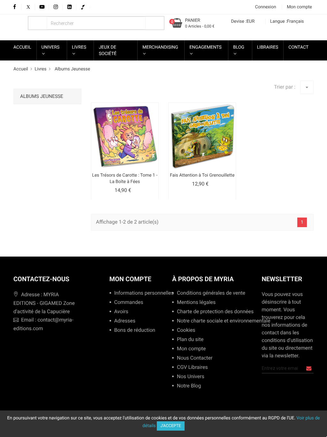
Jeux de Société (107, 50)
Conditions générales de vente (209, 293)
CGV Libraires (192, 367)
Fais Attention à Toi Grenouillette (202, 175)
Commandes (128, 302)
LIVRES (79, 47)
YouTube (42, 7)
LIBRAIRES (267, 47)
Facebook (14, 7)
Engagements (205, 47)
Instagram (56, 7)
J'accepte (170, 426)
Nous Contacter (194, 358)
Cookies (186, 330)
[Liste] (107, 92)
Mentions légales (196, 302)
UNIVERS (51, 47)
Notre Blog (189, 386)
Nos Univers (190, 376)
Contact (298, 47)
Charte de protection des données (213, 311)
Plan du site (190, 339)
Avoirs (121, 311)
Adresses (124, 321)
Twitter (28, 7)
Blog (238, 47)
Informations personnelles (141, 293)
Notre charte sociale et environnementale (221, 321)
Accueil (22, 47)
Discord (88, 7)
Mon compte (130, 279)
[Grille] (95, 92)
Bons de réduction (135, 330)
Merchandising (160, 47)
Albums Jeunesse (41, 96)
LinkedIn (69, 7)
